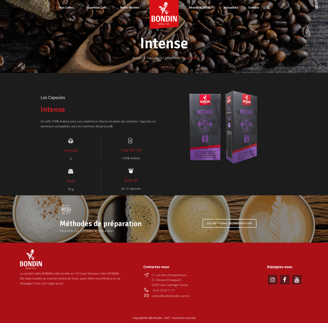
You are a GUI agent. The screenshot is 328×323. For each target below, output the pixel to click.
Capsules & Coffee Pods (163, 57)
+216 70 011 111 (163, 290)
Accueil (137, 57)
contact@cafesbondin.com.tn (170, 296)
